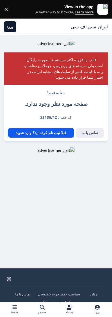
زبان (93, 294)
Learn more (101, 9)
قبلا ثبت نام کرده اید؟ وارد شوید (41, 132)
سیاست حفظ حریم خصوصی (59, 294)
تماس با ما (90, 132)
